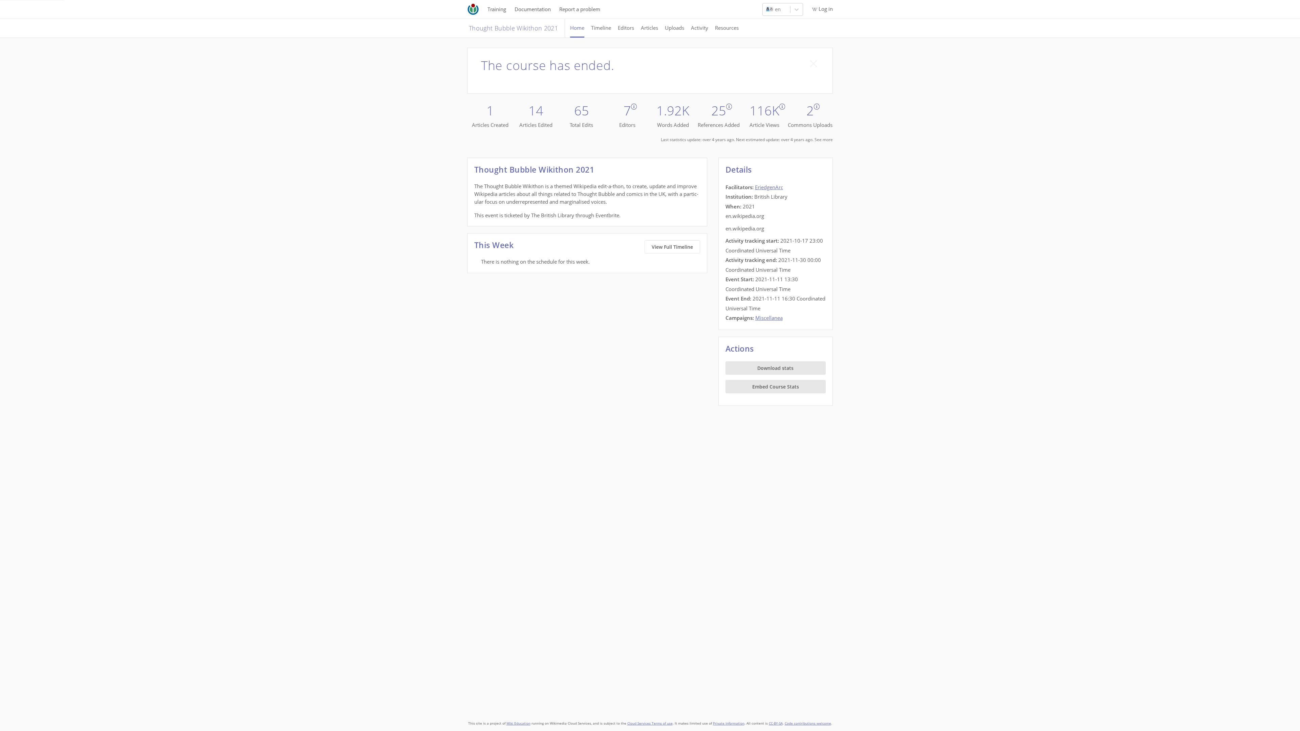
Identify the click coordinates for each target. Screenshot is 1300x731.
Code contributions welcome (808, 723)
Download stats (775, 368)
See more (824, 139)
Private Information (728, 723)
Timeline (601, 27)
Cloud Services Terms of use (650, 723)
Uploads (674, 27)
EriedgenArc (769, 187)
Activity (699, 27)
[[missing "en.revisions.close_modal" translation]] (813, 63)
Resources (727, 27)
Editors (626, 27)
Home (577, 27)
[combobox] (766, 9)
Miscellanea (769, 317)
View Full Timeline (672, 247)
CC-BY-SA (776, 723)
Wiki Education (518, 723)
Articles (649, 27)
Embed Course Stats (775, 386)
